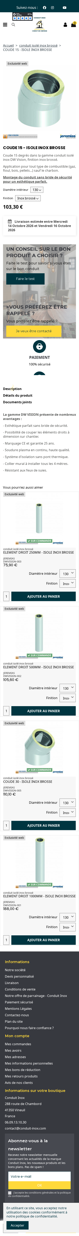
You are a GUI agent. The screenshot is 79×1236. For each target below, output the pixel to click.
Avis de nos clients (19, 1082)
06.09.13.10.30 (15, 1122)
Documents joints (17, 402)
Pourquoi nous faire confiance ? (29, 1028)
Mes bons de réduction (22, 1070)
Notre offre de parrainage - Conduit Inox (36, 996)
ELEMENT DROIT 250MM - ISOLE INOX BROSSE (38, 552)
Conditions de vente (20, 989)
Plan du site (14, 1021)
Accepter (17, 1225)
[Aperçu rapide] (72, 498)
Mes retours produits (21, 1076)
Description (12, 389)
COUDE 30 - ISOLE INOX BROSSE (27, 781)
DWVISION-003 (12, 561)
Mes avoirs (13, 1050)
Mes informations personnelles (29, 1063)
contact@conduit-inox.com (25, 1128)
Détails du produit (17, 395)
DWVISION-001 (12, 905)
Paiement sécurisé (19, 1002)
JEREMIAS (9, 558)
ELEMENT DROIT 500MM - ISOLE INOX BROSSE (38, 667)
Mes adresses (15, 1057)
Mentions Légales (18, 1008)
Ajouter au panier (43, 596)
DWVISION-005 (12, 790)
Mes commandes (18, 1044)
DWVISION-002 (12, 676)
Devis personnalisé (19, 976)
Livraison (12, 983)
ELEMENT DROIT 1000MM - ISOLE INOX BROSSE (39, 896)
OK (39, 1185)
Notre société (15, 970)
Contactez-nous (17, 1015)
